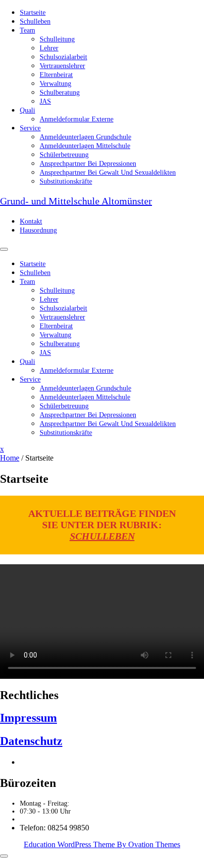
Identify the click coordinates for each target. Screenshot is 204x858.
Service (30, 128)
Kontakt (31, 221)
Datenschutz (31, 741)
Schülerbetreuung (64, 154)
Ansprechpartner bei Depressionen (88, 163)
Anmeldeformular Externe (76, 119)
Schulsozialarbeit (63, 57)
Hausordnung (38, 230)
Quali (27, 110)
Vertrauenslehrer (62, 66)
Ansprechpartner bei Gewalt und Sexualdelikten (108, 172)
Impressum (28, 717)
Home (9, 458)
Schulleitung (57, 39)
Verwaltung (55, 83)
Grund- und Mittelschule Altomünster (76, 200)
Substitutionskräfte (66, 181)
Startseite (33, 12)
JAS (45, 101)
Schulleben (35, 21)
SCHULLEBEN (102, 536)
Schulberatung (60, 92)
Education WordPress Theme (102, 844)
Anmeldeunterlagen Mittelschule (85, 146)
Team (27, 30)
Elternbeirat (56, 74)
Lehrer (49, 48)
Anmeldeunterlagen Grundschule (85, 137)
